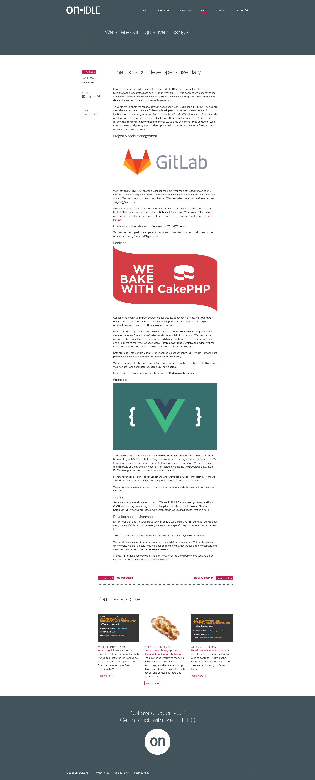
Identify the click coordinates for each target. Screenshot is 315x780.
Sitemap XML (141, 772)
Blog (204, 10)
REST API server (203, 577)
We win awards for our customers (210, 650)
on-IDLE (83, 10)
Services (164, 10)
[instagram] (237, 10)
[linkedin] (242, 10)
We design (197, 646)
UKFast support (164, 321)
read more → (106, 675)
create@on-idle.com (158, 559)
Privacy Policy (102, 772)
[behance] (246, 10)
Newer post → (224, 578)
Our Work (185, 10)
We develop (89, 81)
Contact (221, 10)
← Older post (106, 578)
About (145, 10)
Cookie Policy (121, 772)
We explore (151, 646)
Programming (90, 114)
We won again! (125, 577)
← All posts (89, 71)
